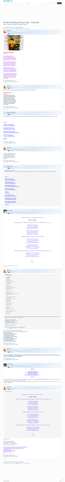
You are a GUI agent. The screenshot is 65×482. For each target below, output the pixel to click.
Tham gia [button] (51, 3)
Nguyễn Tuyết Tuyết (11, 112)
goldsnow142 (9, 166)
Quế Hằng (9, 30)
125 (15, 28)
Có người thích (10, 33)
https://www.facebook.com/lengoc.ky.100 (11, 265)
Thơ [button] (47, 3)
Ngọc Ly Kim (9, 210)
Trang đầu (4, 28)
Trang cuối (28, 28)
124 (13, 28)
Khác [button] (55, 3)
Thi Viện (6, 1)
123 (12, 28)
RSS (61, 481)
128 (20, 28)
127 (18, 28)
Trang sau (25, 28)
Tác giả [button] (44, 3)
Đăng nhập (59, 3)
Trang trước (8, 28)
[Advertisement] (32, 12)
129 (21, 28)
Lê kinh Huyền (10, 364)
